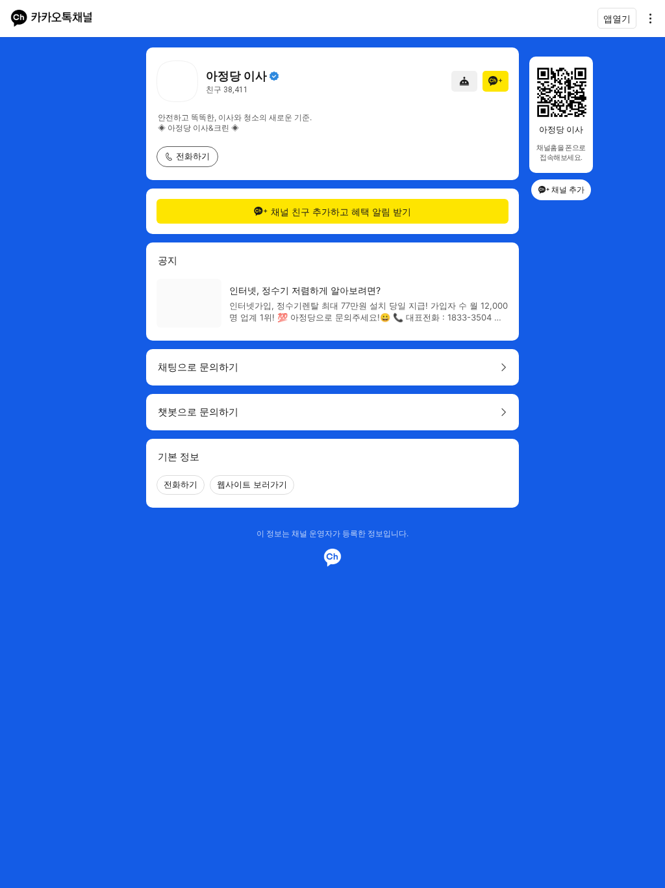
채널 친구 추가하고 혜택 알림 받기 (341, 211)
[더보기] (647, 18)
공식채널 (274, 76)
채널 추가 (567, 189)
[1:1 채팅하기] (464, 81)
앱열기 (617, 18)
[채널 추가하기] (495, 81)
